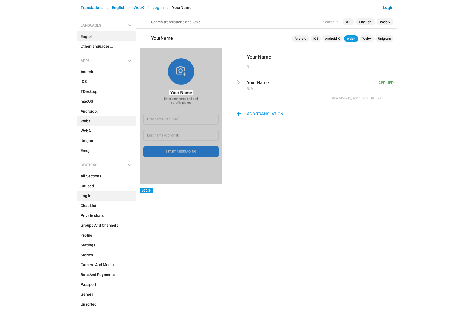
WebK (139, 7)
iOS (315, 39)
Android (300, 39)
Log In (158, 7)
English (118, 7)
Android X (332, 39)
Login (388, 7)
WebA (366, 39)
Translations (92, 7)
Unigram (384, 39)
